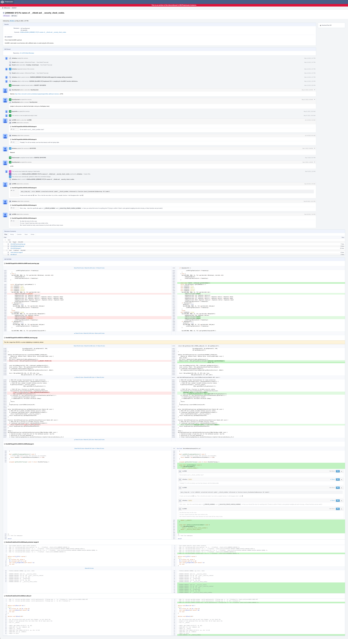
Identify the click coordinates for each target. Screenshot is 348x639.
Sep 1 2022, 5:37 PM (310, 157)
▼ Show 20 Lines (100, 268)
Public (15, 15)
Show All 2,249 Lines (89, 333)
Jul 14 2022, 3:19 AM (310, 120)
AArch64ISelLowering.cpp (17, 246)
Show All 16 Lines (89, 568)
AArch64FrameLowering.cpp (18, 244)
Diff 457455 (33, 148)
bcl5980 (14, 120)
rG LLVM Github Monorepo (27, 53)
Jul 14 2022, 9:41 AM (310, 135)
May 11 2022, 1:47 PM (309, 58)
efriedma (12, 21)
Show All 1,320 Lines (89, 439)
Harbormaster (16, 85)
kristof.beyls (35, 65)
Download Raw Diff (327, 25)
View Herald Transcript (42, 62)
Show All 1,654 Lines (90, 268)
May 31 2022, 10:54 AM (309, 111)
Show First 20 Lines (79, 268)
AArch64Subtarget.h (16, 248)
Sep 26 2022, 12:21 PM (309, 201)
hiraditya (28, 65)
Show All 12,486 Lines (89, 346)
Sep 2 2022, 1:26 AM (308, 162)
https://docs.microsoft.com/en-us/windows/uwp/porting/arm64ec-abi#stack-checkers (37, 94)
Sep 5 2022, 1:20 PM (310, 171)
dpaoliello (24, 30)
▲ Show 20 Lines (78, 333)
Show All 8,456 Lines (89, 377)
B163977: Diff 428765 (40, 85)
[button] (338, 471)
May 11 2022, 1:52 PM (309, 81)
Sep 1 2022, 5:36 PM (307, 148)
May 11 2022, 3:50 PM (309, 85)
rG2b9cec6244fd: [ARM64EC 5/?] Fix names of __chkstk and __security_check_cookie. (43, 32)
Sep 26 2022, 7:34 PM (309, 214)
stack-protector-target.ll (17, 252)
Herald (14, 62)
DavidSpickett (26, 28)
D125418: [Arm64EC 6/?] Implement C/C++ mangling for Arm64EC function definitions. (53, 81)
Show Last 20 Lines (99, 333)
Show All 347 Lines (89, 448)
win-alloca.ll (14, 254)
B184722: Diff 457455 (40, 157)
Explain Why (87, 174)
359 (13, 129)
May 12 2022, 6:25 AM (307, 99)
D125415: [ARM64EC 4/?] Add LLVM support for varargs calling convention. (51, 77)
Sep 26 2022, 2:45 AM (309, 184)
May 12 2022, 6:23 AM (307, 90)
